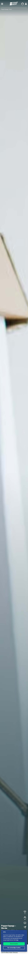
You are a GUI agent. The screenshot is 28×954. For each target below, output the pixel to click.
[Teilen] (25, 927)
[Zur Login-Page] (26, 4)
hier (17, 940)
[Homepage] (14, 3)
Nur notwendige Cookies (14, 947)
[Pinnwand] (25, 923)
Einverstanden (14, 943)
